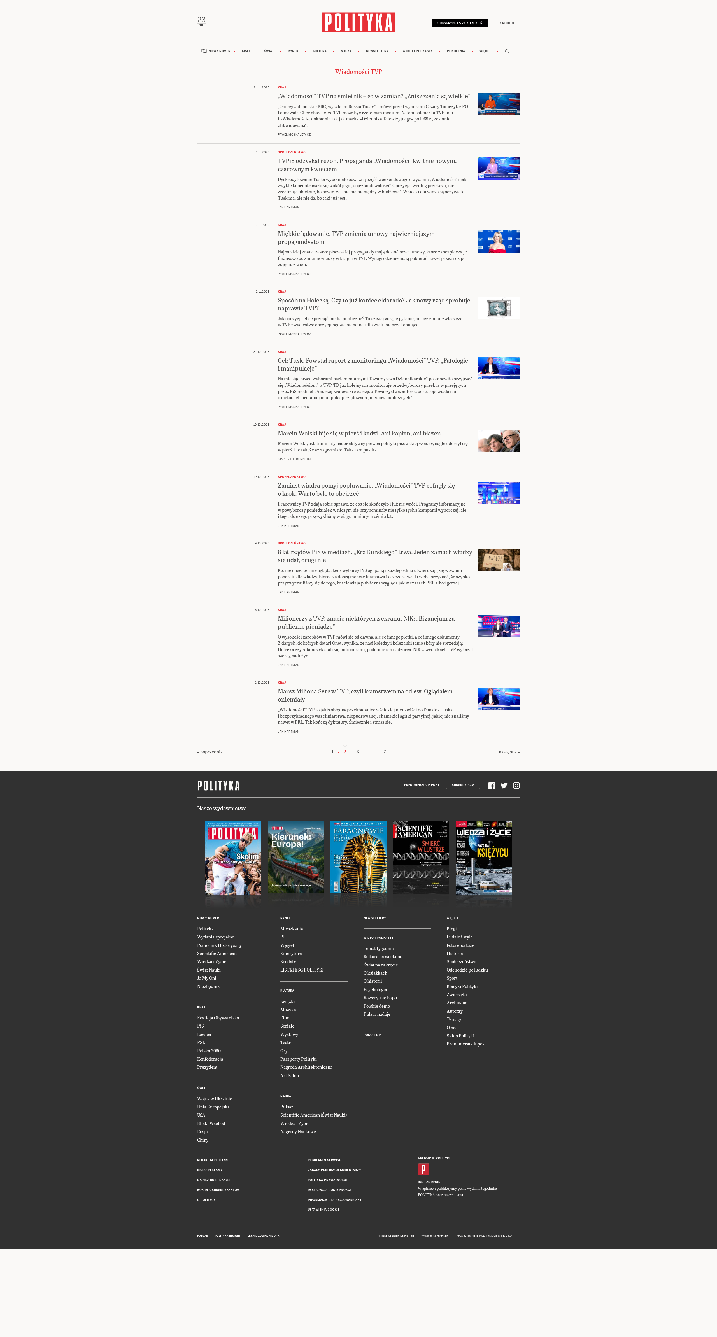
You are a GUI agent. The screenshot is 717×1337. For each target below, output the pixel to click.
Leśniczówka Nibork (263, 1236)
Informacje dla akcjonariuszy (335, 1200)
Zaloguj (507, 23)
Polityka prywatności (327, 1180)
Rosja (202, 1131)
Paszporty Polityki (298, 1059)
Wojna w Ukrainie (214, 1098)
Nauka (346, 51)
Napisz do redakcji (213, 1180)
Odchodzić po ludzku (467, 969)
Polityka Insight (228, 1236)
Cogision (393, 1236)
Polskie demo (377, 1006)
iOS (420, 1182)
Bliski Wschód (211, 1123)
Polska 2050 (209, 1050)
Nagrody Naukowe (298, 1131)
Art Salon (289, 1075)
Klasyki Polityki (462, 986)
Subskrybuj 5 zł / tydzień (460, 23)
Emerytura (291, 953)
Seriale (287, 1025)
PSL (201, 1042)
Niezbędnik (208, 986)
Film (285, 1017)
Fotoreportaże (460, 945)
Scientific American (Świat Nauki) (313, 1115)
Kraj (246, 51)
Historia (455, 953)
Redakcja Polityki (213, 1160)
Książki (287, 1001)
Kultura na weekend (383, 956)
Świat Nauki (209, 969)
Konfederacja (210, 1059)
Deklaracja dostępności (329, 1190)
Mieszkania (291, 928)
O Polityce (206, 1200)
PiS (200, 1025)
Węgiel (287, 945)
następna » (509, 751)
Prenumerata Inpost (421, 785)
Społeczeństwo (461, 961)
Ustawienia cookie (324, 1210)
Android (433, 1182)
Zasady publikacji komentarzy (334, 1170)
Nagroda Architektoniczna (306, 1067)
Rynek (293, 51)
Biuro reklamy (210, 1170)
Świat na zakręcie (381, 964)
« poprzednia (210, 751)
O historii (373, 981)
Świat (269, 51)
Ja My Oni (206, 978)
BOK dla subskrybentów (218, 1190)
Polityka (205, 928)
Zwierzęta (457, 994)
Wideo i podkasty (418, 51)
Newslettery (377, 51)
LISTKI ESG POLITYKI (301, 969)
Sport (452, 978)
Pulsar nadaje (377, 1014)
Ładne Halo (407, 1236)
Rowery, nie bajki (380, 997)
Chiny (202, 1139)
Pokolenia (456, 51)
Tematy (454, 1019)
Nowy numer (220, 51)
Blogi (452, 928)
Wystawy (289, 1034)
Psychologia (375, 989)
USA (201, 1115)
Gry (284, 1050)
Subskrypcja (463, 785)
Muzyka (288, 1009)
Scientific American (217, 953)
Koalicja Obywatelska (218, 1017)
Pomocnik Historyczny (219, 945)
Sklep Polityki (460, 1035)
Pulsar (286, 1106)
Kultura (320, 51)
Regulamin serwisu (324, 1160)
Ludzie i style (460, 936)
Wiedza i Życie (211, 961)
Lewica (204, 1034)
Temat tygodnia (379, 948)
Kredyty (288, 961)
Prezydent (207, 1067)
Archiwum (457, 1002)
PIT (283, 936)
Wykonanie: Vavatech (434, 1236)
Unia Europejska (213, 1106)
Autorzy (455, 1011)
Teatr (285, 1042)
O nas (452, 1027)
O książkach (375, 973)
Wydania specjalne (215, 936)
